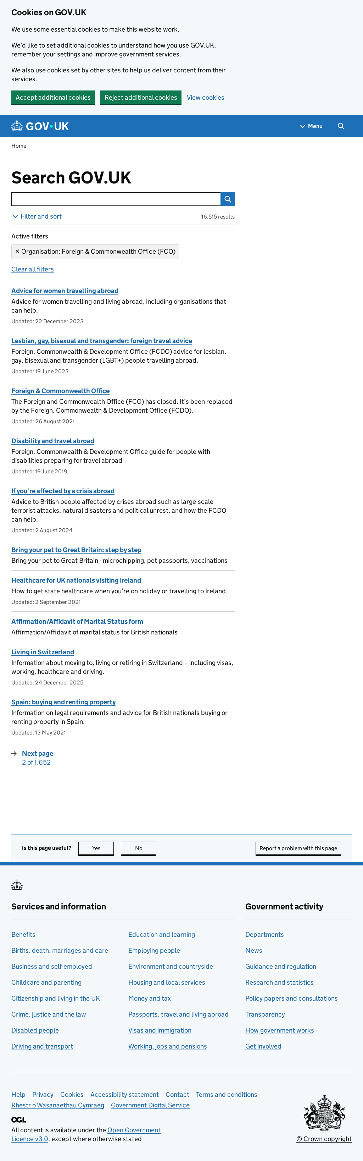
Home (18, 145)
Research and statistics (279, 982)
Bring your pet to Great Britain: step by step (76, 550)
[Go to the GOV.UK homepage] (40, 126)
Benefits (23, 934)
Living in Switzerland (42, 652)
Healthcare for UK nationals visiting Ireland (76, 580)
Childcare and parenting (46, 982)
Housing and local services (166, 982)
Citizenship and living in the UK (55, 998)
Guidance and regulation (280, 966)
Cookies (72, 1094)
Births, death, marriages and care (59, 950)
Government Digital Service (150, 1105)
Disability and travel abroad (52, 441)
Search (227, 199)
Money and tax (149, 998)
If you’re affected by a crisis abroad (63, 491)
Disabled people (35, 1030)
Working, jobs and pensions (167, 1046)
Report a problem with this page (298, 848)
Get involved (263, 1046)
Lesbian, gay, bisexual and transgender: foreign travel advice (101, 341)
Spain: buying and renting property (63, 702)
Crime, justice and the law (48, 1014)
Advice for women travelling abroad (64, 291)
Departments (264, 934)
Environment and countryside (170, 966)
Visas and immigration (159, 1030)
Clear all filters (32, 269)
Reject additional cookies (141, 97)
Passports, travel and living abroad (178, 1014)
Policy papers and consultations (291, 998)
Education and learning (161, 934)
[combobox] (115, 199)
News (253, 950)
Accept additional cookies (53, 97)
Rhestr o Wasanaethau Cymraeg (57, 1105)
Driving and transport (42, 1046)
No (145, 848)
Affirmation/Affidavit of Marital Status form (77, 621)
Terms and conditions (226, 1094)
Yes (103, 848)
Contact (177, 1094)
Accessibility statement (124, 1094)
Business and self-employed (51, 966)
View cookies (205, 97)
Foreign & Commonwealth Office (60, 391)
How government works (279, 1030)
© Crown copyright (324, 1139)
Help (18, 1094)
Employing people (154, 950)
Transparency (265, 1014)
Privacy (43, 1094)
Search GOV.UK (94, 178)
